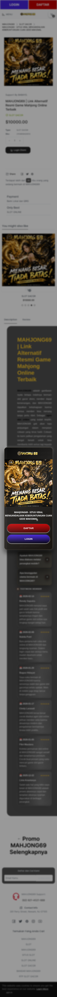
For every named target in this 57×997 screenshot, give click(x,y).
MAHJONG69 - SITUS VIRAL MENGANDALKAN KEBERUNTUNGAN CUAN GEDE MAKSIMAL (28, 515)
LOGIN (29, 539)
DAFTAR (29, 528)
